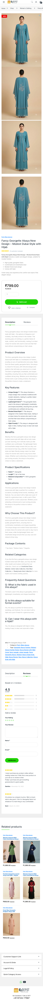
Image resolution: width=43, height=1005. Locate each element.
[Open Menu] (4, 2)
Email (7, 750)
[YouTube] (23, 982)
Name (7, 740)
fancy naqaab (14, 652)
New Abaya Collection (25, 657)
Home (3, 8)
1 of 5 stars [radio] (5, 720)
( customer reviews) (16, 251)
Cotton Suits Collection (18, 569)
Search (32, 2)
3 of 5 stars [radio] (9, 720)
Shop (12, 8)
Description (10, 322)
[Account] (36, 2)
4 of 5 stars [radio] (11, 720)
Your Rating (9, 717)
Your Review (9, 725)
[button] (39, 15)
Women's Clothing (25, 8)
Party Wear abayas (7, 237)
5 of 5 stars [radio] (13, 720)
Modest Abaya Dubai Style (25, 654)
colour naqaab (23, 652)
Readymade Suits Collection (23, 571)
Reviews (27, 322)
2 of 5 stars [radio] (7, 720)
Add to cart (23, 302)
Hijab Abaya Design (11, 657)
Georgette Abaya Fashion (22, 647)
